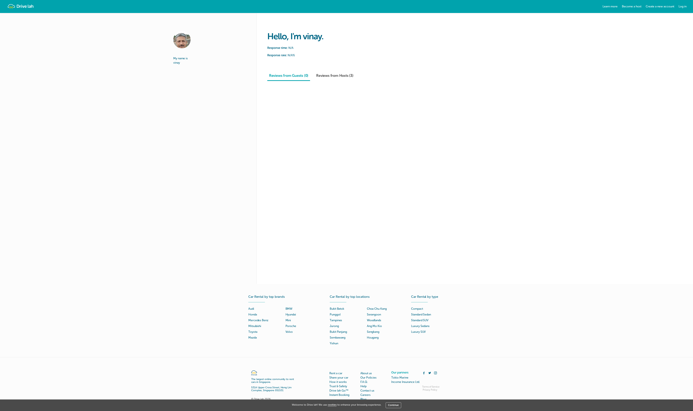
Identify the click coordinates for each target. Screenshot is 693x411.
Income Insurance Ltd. (405, 382)
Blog (363, 399)
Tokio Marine (399, 377)
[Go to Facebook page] (424, 372)
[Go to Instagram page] (435, 372)
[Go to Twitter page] (430, 372)
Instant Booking (339, 395)
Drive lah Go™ (338, 390)
